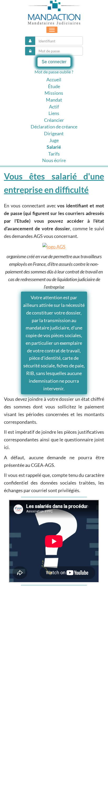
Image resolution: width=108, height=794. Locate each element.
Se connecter (54, 61)
